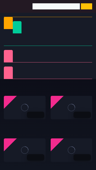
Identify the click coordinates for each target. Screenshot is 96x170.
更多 (83, 87)
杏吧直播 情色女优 (19, 167)
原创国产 (13, 42)
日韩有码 (33, 36)
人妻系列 (42, 69)
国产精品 (13, 36)
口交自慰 (42, 53)
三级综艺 (62, 59)
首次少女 (42, 75)
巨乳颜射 (82, 75)
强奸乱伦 (62, 53)
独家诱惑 (22, 75)
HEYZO (82, 69)
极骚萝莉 (62, 69)
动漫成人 (82, 59)
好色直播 (58, 125)
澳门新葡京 (13, 125)
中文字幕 (73, 36)
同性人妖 (22, 59)
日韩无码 (33, 42)
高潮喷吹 (62, 75)
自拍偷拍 (53, 36)
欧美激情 (53, 42)
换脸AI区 (42, 59)
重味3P (22, 69)
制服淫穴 (22, 53)
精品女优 (82, 53)
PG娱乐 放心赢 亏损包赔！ (72, 167)
